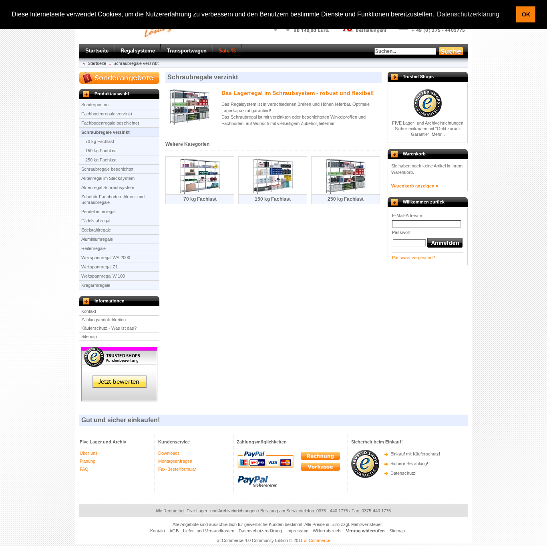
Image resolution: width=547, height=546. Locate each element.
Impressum (297, 530)
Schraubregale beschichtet (107, 169)
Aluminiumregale (97, 239)
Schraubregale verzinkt (136, 63)
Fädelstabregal (95, 220)
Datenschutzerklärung (260, 530)
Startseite (97, 51)
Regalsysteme (138, 51)
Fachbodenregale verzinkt (106, 113)
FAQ (84, 469)
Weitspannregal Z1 (99, 266)
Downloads (169, 453)
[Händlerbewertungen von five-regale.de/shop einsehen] (119, 399)
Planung (87, 461)
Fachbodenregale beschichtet (110, 123)
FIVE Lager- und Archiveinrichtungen (427, 123)
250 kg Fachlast (101, 159)
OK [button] (526, 14)
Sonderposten (95, 104)
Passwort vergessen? (413, 257)
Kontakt (88, 311)
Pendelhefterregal (98, 211)
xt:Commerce (317, 540)
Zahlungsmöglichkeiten (103, 319)
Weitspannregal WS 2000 (105, 257)
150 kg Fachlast (101, 150)
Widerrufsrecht (327, 530)
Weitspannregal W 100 (103, 276)
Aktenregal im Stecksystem (108, 178)
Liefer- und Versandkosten (208, 530)
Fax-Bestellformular (177, 469)
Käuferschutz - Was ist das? (109, 328)
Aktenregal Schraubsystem (107, 187)
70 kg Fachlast (99, 141)
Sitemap (89, 336)
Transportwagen (187, 51)
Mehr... (438, 134)
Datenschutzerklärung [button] (468, 14)
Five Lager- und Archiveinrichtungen (221, 510)
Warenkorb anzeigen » (414, 185)
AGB (174, 530)
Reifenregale (93, 248)
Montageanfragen (175, 461)
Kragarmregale (95, 285)
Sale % (227, 51)
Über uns (89, 453)
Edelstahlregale (96, 230)
